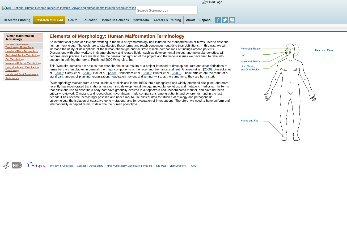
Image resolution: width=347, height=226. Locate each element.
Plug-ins (147, 165)
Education (90, 20)
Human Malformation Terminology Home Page (19, 46)
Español (205, 20)
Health (72, 20)
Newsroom (141, 20)
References (12, 78)
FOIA (193, 165)
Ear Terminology (14, 59)
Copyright (67, 165)
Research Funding (17, 20)
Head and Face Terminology (21, 51)
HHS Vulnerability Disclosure (123, 165)
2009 (207, 69)
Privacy (54, 165)
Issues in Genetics (115, 20)
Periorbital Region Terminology (22, 55)
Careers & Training (167, 20)
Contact (81, 165)
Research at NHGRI (49, 20)
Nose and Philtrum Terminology (23, 63)
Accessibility (96, 165)
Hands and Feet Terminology (21, 74)
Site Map (161, 165)
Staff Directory (177, 165)
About (190, 20)
